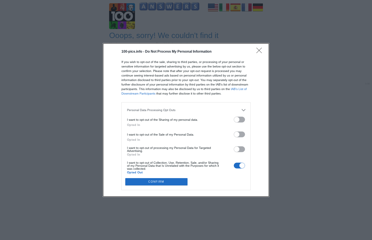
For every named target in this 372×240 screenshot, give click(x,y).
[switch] (239, 119)
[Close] (260, 52)
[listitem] (186, 110)
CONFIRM (156, 181)
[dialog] (186, 120)
